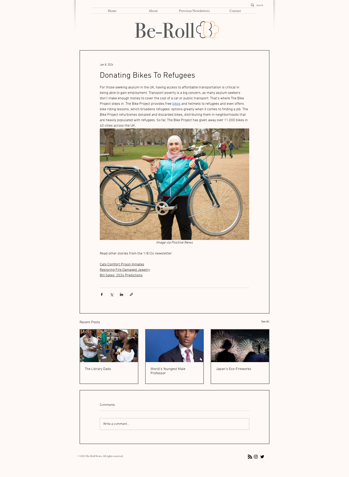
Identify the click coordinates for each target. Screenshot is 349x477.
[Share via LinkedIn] (121, 294)
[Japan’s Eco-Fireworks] (240, 346)
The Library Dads (98, 369)
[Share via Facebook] (102, 294)
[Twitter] (262, 456)
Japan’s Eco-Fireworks (233, 369)
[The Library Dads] (109, 346)
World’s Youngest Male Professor (167, 371)
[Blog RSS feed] (250, 457)
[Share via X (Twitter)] (112, 294)
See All (265, 321)
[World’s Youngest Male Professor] (175, 346)
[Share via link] (131, 294)
